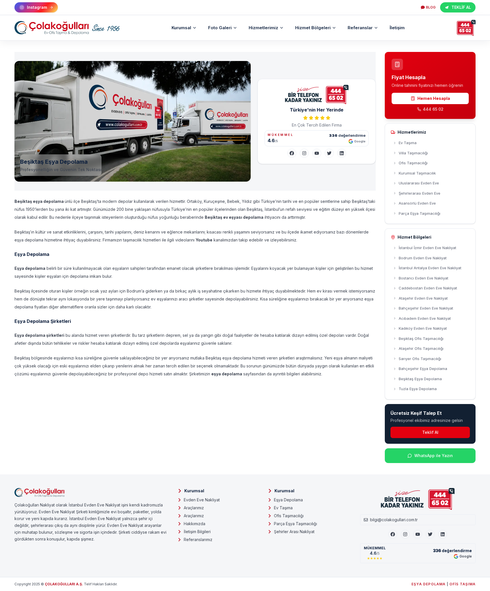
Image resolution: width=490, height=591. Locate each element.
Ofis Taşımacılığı (413, 163)
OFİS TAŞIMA (462, 584)
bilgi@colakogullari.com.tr (394, 519)
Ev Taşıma (408, 142)
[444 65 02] (466, 28)
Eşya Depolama (288, 499)
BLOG (431, 7)
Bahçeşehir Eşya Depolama (423, 368)
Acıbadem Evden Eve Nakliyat (425, 318)
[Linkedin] (442, 534)
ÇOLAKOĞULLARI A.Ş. (64, 584)
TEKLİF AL (461, 7)
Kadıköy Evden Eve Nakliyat (423, 328)
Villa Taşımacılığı (413, 153)
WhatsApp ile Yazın (433, 455)
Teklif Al (430, 432)
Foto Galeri (220, 27)
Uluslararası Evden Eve (419, 183)
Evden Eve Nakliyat (202, 499)
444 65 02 (433, 109)
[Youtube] (417, 534)
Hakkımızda (194, 523)
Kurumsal (181, 27)
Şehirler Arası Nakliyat (294, 531)
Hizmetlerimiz (263, 27)
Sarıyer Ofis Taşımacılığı (420, 358)
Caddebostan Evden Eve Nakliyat (428, 288)
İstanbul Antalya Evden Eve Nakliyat (430, 268)
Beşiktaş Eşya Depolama (420, 379)
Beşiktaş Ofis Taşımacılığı (421, 338)
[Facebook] (291, 153)
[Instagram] (304, 153)
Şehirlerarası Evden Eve (419, 193)
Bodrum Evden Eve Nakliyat (423, 258)
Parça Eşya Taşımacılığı (419, 213)
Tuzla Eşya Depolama (418, 388)
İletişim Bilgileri (197, 531)
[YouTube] (316, 153)
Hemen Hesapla (433, 98)
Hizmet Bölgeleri (313, 27)
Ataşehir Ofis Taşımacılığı (421, 348)
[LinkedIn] (341, 153)
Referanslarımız (198, 539)
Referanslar (360, 27)
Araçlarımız (194, 507)
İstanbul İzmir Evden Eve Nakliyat (427, 247)
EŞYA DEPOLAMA (428, 584)
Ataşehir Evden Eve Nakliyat (423, 298)
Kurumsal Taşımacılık (417, 173)
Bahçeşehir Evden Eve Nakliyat (426, 308)
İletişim (397, 27)
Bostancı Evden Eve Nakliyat (423, 278)
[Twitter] (329, 153)
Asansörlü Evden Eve (417, 203)
